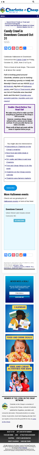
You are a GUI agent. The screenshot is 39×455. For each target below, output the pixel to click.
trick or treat (17, 268)
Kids (21, 265)
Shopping (11, 438)
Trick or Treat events (22, 89)
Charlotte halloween (22, 266)
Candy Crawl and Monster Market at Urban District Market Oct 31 (19, 26)
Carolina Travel (26, 441)
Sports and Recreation (23, 438)
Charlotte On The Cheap (19, 10)
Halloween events (11, 201)
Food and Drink (8, 435)
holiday (16, 265)
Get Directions (19, 220)
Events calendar (13, 441)
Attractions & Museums (27, 435)
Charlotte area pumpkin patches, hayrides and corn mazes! (18, 98)
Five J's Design (23, 448)
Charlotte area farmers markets (18, 178)
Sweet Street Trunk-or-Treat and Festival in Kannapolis (17, 22)
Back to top (10, 432)
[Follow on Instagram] (3, 2)
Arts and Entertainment (24, 432)
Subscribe (10, 188)
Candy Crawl (21, 60)
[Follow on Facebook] (1, 2)
